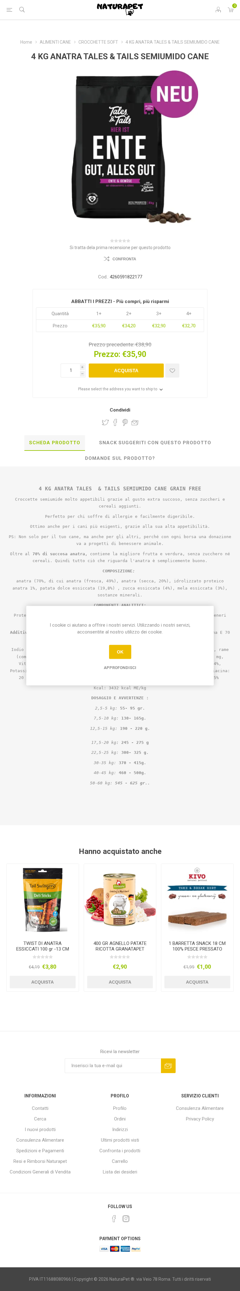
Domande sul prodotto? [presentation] (120, 458)
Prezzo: (107, 354)
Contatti (40, 1108)
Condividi (120, 410)
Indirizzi (120, 1129)
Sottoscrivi (168, 1065)
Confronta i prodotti (119, 1151)
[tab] (54, 443)
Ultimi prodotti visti (120, 1140)
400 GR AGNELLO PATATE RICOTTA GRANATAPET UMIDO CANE (120, 949)
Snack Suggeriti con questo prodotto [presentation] (155, 443)
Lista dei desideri (120, 1172)
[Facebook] (114, 1219)
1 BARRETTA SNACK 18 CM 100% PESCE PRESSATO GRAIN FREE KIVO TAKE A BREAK (197, 952)
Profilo (120, 1108)
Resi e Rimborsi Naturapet (40, 1161)
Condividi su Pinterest (125, 422)
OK (120, 651)
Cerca (40, 1119)
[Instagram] (126, 1219)
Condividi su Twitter (105, 422)
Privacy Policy (200, 1119)
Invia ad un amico (135, 422)
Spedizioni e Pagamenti (40, 1151)
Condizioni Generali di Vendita (40, 1172)
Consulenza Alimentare (40, 1140)
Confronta (124, 259)
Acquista (126, 370)
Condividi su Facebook (115, 422)
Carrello (120, 1161)
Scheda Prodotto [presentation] (54, 443)
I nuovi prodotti (40, 1129)
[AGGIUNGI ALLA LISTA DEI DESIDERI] (172, 371)
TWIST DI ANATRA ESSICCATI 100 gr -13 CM (42, 946)
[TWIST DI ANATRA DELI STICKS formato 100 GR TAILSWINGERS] (43, 900)
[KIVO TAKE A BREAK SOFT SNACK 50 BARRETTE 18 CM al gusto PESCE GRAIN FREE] (197, 900)
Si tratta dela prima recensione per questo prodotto (120, 247)
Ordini (120, 1119)
